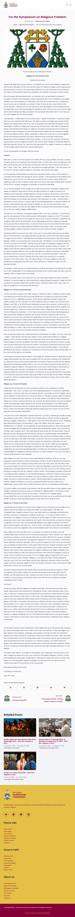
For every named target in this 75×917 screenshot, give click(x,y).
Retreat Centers (9, 840)
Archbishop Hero (10, 883)
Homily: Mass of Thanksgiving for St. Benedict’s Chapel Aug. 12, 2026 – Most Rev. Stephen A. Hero (53, 741)
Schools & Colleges (10, 838)
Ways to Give (8, 870)
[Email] (64, 687)
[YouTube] (21, 814)
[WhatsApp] (51, 687)
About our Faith (8, 856)
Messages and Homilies (42, 21)
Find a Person (8, 833)
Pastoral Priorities (10, 886)
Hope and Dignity (10, 863)
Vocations (7, 842)
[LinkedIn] (24, 687)
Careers (6, 867)
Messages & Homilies (11, 888)
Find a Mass (7, 831)
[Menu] (70, 5)
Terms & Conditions (43, 913)
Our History (8, 893)
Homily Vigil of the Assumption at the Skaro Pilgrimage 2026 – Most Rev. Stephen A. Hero (20, 741)
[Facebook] (10, 687)
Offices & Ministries (10, 836)
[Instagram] (13, 814)
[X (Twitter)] (37, 687)
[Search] (67, 5)
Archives (7, 895)
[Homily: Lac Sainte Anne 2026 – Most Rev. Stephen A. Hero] (20, 761)
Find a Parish (8, 829)
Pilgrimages (7, 865)
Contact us (7, 898)
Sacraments (7, 858)
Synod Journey (9, 891)
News (57, 748)
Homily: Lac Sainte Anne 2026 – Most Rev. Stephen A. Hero (19, 774)
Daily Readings (8, 860)
